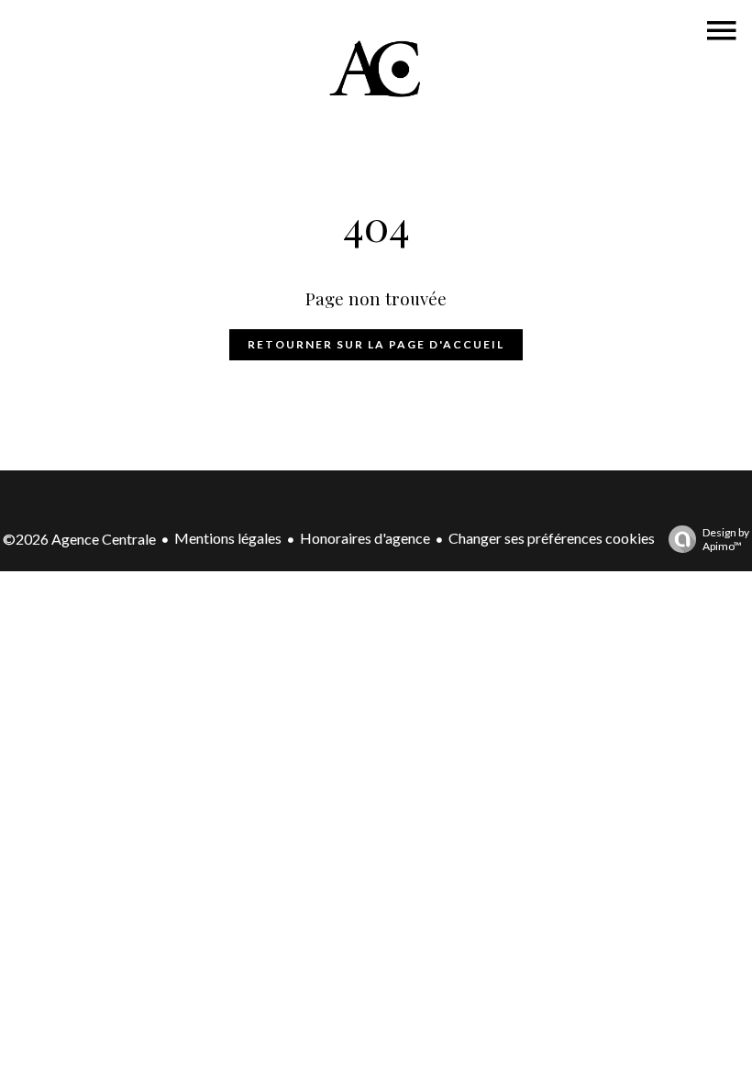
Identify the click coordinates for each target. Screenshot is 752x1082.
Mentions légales (228, 538)
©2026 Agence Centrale (79, 538)
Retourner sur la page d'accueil (376, 344)
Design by (725, 539)
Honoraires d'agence (365, 538)
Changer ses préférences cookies (551, 538)
